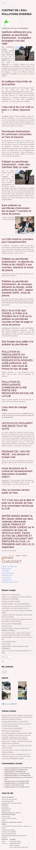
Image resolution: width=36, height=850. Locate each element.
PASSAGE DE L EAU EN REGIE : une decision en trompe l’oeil (16, 454)
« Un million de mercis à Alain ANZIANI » (12, 728)
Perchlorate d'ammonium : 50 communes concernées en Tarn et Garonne (17, 134)
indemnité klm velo (10, 781)
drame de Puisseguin (10, 773)
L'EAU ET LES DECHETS (8, 797)
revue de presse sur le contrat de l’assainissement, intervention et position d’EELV (17, 472)
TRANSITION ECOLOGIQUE (8, 814)
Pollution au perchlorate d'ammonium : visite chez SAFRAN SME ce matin (16, 164)
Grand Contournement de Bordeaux (9, 833)
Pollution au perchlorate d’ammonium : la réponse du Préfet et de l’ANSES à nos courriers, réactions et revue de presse (17, 264)
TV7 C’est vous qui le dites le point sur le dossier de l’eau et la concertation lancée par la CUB (18, 504)
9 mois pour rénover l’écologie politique (11, 623)
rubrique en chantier (6, 816)
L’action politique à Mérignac (15, 841)
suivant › (18, 555)
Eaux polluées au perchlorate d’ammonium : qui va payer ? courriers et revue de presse (16, 209)
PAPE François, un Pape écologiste (11, 594)
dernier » (24, 555)
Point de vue (4, 843)
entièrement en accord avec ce (13, 777)
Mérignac (3, 841)
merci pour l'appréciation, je (12, 767)
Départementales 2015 (6, 808)
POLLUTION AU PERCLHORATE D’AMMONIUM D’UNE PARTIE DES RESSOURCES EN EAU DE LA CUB (18, 388)
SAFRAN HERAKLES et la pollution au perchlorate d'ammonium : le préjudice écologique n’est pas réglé (16, 38)
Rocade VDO (4, 837)
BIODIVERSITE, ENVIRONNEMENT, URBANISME (12, 822)
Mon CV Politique (6, 644)
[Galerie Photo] (6, 689)
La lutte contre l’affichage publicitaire (9, 818)
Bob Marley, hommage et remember (11, 601)
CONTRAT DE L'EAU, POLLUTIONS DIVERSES (11, 803)
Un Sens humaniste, (10, 787)
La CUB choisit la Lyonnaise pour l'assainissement (17, 240)
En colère (7, 785)
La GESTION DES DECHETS (8, 801)
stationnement (8, 771)
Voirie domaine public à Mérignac (8, 829)
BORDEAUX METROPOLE (15, 843)
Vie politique (13, 839)
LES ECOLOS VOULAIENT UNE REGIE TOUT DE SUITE (17, 426)
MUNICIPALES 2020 (6, 810)
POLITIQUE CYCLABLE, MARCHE (9, 831)
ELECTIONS (5, 805)
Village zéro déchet (10, 769)
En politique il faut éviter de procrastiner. (17, 83)
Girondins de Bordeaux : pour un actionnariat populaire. (16, 603)
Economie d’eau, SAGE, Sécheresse (9, 799)
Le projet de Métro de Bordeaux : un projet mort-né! (15, 721)
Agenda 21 (4, 820)
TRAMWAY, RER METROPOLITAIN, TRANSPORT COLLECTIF (14, 835)
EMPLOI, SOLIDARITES (14, 845)
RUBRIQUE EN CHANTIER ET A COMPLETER (11, 812)
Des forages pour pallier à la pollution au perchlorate (17, 343)
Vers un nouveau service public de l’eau (16, 491)
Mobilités (4, 824)
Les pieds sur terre (10, 783)
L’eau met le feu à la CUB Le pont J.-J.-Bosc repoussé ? (18, 110)
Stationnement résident (11, 775)
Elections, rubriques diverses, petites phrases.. (19, 847)
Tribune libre (5, 839)
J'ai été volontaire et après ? (9, 641)
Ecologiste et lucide (7, 626)
